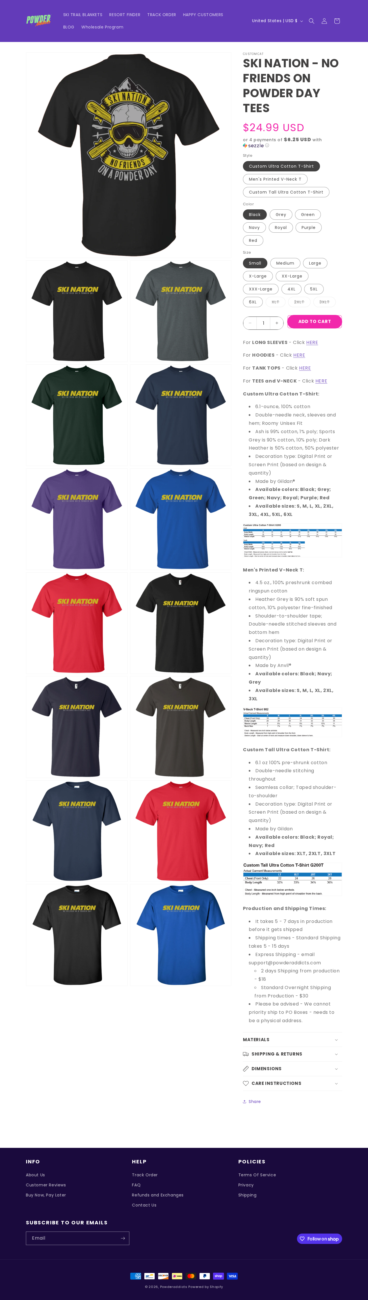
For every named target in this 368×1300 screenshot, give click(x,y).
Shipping (247, 1195)
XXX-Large (261, 289)
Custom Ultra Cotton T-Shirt (281, 166)
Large (315, 263)
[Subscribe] (122, 1238)
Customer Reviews (46, 1185)
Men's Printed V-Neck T (275, 179)
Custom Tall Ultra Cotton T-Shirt (286, 192)
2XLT (302, 303)
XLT (278, 303)
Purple (309, 227)
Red (253, 240)
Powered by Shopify (205, 1286)
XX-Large (292, 276)
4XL (292, 289)
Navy (254, 227)
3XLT (327, 303)
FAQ (136, 1185)
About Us (35, 1175)
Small (255, 263)
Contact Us (144, 1205)
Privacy (246, 1185)
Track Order (145, 1175)
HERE (312, 342)
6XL (253, 302)
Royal (281, 227)
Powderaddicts (173, 1286)
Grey (281, 214)
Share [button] (255, 1101)
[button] (311, 21)
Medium (285, 263)
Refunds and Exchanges (158, 1195)
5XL (314, 289)
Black (255, 214)
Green (308, 214)
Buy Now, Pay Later (46, 1195)
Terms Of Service (257, 1175)
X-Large (258, 276)
